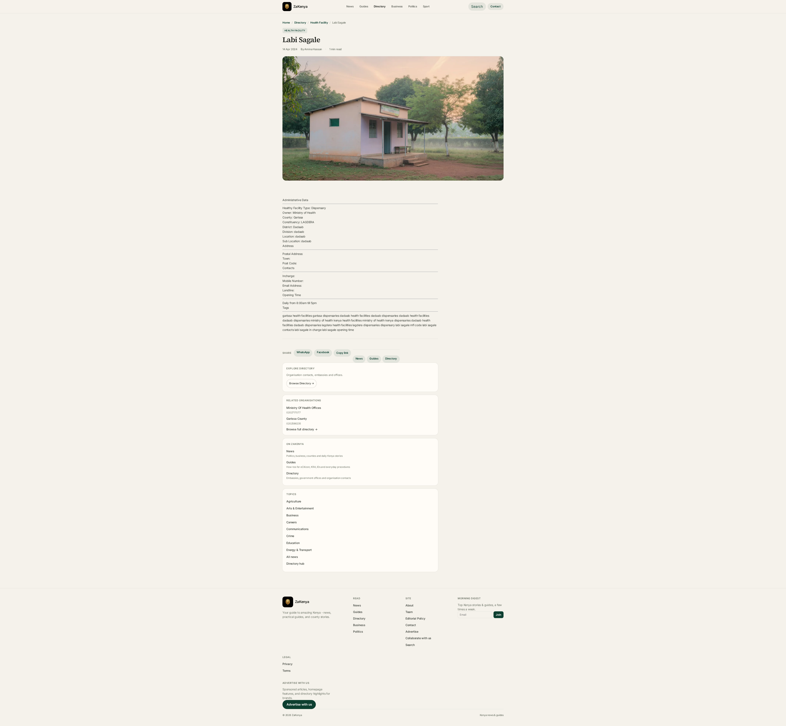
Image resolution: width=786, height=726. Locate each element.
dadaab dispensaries (384, 315)
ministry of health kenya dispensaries (386, 320)
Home (286, 22)
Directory (379, 6)
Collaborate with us (418, 638)
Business (397, 6)
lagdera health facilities (337, 325)
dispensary (388, 325)
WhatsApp (303, 352)
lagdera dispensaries (365, 325)
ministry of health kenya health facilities (336, 320)
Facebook (323, 352)
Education (292, 543)
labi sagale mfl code (408, 325)
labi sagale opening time (338, 329)
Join (498, 614)
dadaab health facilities (355, 315)
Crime (290, 536)
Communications (297, 529)
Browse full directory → (301, 429)
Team (409, 612)
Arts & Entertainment (300, 508)
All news (292, 557)
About (409, 605)
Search (477, 7)
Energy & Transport (299, 550)
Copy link (342, 352)
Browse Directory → (301, 383)
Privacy (287, 664)
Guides (363, 6)
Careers (291, 522)
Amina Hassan (313, 49)
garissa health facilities (297, 315)
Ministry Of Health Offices (303, 407)
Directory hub (295, 563)
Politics (412, 6)
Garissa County (296, 418)
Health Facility (319, 22)
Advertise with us (299, 704)
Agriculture (293, 501)
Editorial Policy (415, 618)
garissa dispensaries (326, 315)
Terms (286, 670)
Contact (495, 6)
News (349, 6)
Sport (426, 6)
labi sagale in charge (308, 329)
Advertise (411, 631)
